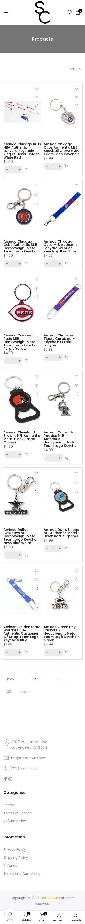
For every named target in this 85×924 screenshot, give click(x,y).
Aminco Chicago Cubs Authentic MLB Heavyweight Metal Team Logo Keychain (21, 246)
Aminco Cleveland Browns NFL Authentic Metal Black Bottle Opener (22, 437)
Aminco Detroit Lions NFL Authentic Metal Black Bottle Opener (61, 533)
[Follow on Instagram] (10, 779)
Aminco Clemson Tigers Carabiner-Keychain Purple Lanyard (59, 340)
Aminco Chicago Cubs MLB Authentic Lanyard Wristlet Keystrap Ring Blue (60, 246)
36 (9, 692)
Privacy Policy (15, 849)
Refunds (10, 865)
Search (9, 805)
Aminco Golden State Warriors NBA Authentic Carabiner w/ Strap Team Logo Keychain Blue (22, 633)
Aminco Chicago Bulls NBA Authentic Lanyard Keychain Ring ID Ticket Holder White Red (22, 151)
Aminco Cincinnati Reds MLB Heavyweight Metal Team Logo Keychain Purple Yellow (21, 342)
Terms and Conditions (22, 873)
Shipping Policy (16, 857)
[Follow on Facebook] (6, 779)
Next (24, 692)
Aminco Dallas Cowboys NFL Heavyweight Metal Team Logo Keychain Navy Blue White (21, 536)
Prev (10, 679)
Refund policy (15, 820)
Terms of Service (18, 813)
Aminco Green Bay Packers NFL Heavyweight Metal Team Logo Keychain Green (62, 633)
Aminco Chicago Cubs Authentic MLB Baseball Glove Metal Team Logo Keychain (62, 149)
